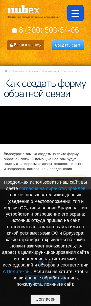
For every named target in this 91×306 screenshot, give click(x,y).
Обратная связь (70, 71)
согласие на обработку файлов (52, 188)
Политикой (19, 271)
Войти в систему (27, 45)
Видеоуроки (49, 71)
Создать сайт (67, 45)
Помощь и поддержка (25, 71)
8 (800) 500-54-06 (49, 30)
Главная (6, 71)
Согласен (45, 299)
